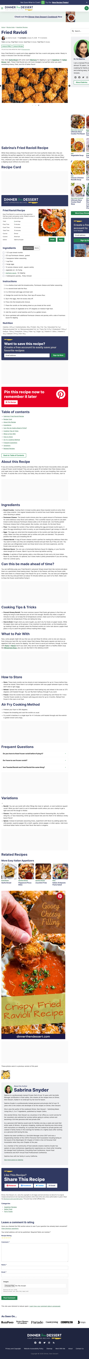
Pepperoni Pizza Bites (24, 884)
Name (4, 1265)
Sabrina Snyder (12, 38)
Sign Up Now (58, 355)
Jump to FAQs (6, 46)
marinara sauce (11, 273)
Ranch (13, 646)
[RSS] (54, 1343)
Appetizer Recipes (22, 27)
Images (6, 1282)
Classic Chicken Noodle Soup (77, 179)
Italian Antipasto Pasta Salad (59, 884)
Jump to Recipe (18, 46)
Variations (6, 445)
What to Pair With (9, 434)
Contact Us (80, 1348)
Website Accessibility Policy (33, 1348)
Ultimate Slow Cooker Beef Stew (76, 202)
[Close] (87, 2)
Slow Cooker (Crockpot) (77, 129)
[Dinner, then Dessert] (44, 1336)
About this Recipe (9, 422)
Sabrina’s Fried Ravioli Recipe (13, 416)
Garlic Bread (13, 60)
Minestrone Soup (10, 648)
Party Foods (8, 1211)
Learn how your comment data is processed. (45, 1306)
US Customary (28, 248)
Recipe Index (11, 27)
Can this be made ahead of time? (15, 428)
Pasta (53, 880)
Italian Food (8, 1209)
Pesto (7, 646)
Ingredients (7, 425)
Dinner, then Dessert (19, 8)
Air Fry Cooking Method (11, 440)
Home (3, 27)
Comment (5, 1242)
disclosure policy (26, 49)
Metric (37, 248)
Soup (72, 153)
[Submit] (73, 31)
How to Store (8, 437)
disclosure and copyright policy (13, 1199)
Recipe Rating (6, 1235)
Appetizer (56, 60)
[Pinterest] (75, 77)
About (70, 1348)
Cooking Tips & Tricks (10, 431)
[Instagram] (87, 77)
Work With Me (60, 1348)
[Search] (86, 8)
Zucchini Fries (41, 883)
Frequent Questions (10, 443)
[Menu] (2, 8)
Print (52, 240)
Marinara (33, 60)
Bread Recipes (5, 880)
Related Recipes (9, 448)
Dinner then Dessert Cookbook (42, 17)
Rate (61, 240)
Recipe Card (7, 419)
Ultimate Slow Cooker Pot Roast (78, 133)
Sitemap (49, 1348)
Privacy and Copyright (13, 1348)
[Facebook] (79, 77)
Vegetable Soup (77, 155)
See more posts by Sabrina (13, 1160)
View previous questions (9, 1228)
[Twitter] (83, 77)
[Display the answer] (65, 753)
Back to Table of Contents (13, 455)
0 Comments (43, 38)
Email (4, 1272)
